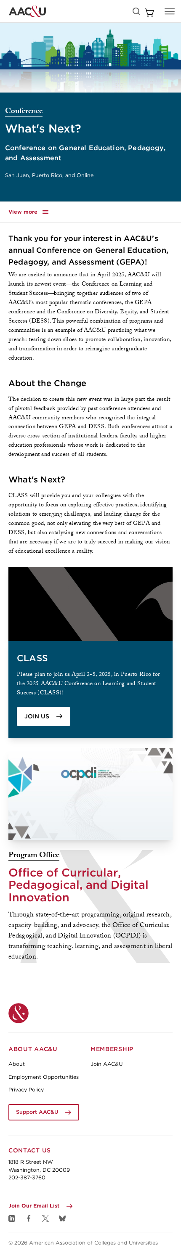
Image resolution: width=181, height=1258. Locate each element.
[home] (27, 11)
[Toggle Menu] (169, 11)
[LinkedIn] (11, 1218)
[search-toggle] (136, 11)
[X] (45, 1218)
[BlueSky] (62, 1218)
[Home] (18, 1013)
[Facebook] (28, 1218)
